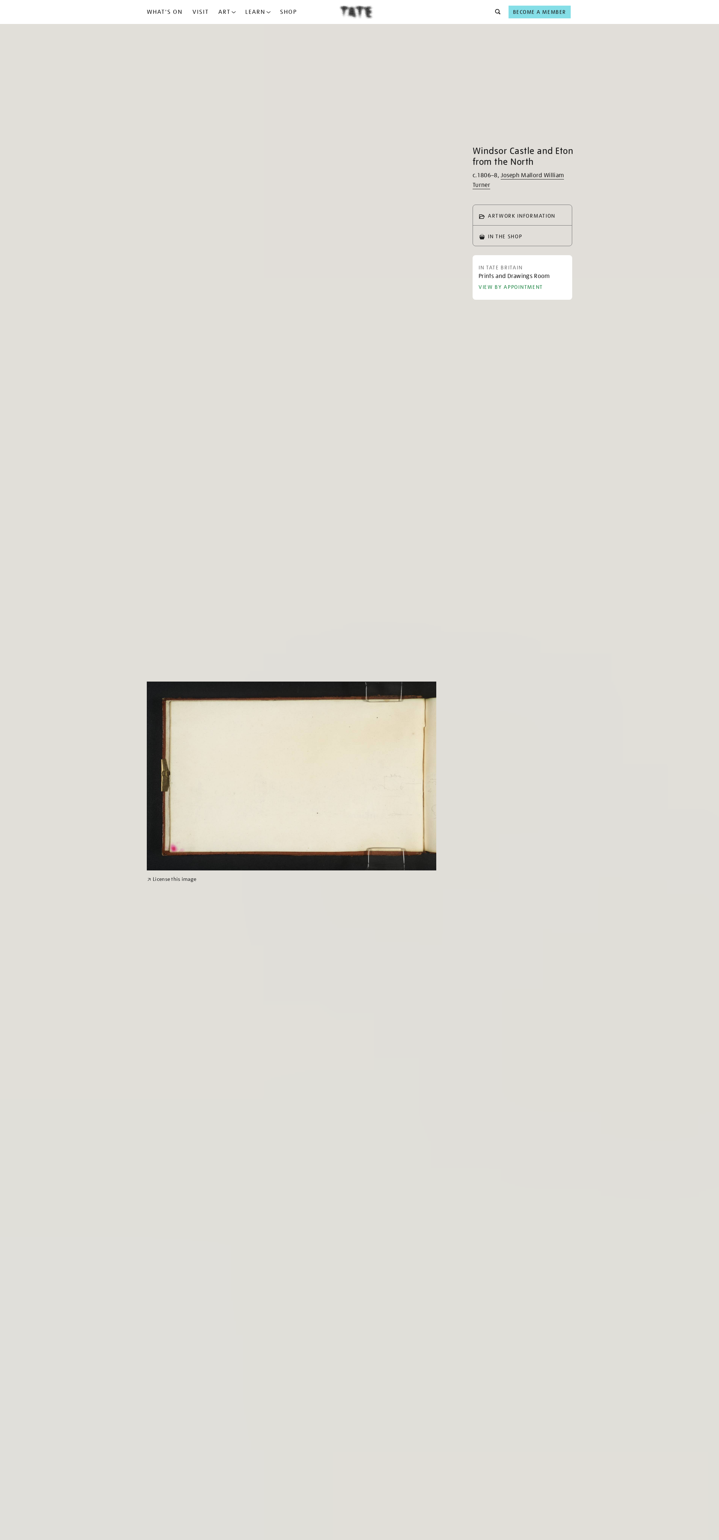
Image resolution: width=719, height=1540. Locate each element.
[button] (496, 11)
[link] (172, 879)
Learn (255, 12)
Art (224, 12)
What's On (165, 12)
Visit (200, 12)
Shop (288, 12)
